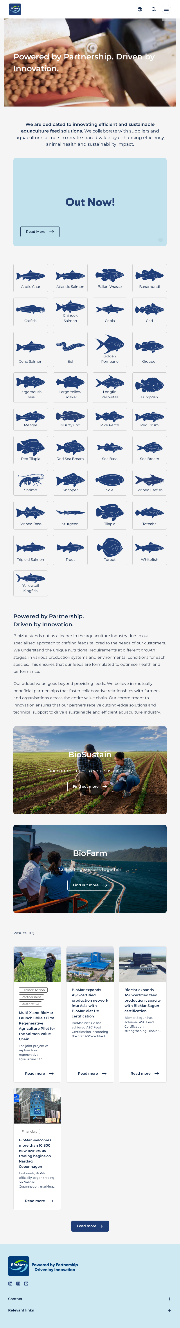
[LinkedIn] (10, 1283)
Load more (86, 1226)
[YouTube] (26, 1283)
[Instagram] (18, 1283)
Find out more (86, 786)
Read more (35, 1073)
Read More (35, 232)
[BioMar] (15, 9)
